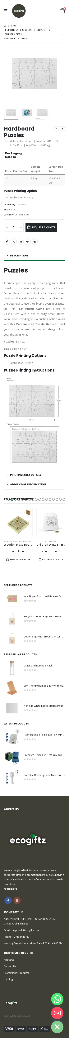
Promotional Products (16, 973)
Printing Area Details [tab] (26, 475)
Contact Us (10, 966)
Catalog (8, 979)
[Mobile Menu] (7, 11)
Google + (28, 241)
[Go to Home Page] (5, 26)
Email (35, 241)
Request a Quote (43, 227)
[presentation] (9, 73)
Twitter (14, 241)
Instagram (17, 900)
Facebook (7, 241)
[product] (18, 522)
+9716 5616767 (21, 936)
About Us (9, 959)
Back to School (10, 541)
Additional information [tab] (28, 484)
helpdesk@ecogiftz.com (25, 930)
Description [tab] (19, 255)
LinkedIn (21, 241)
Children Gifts (22, 214)
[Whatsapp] (57, 999)
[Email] (57, 1013)
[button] (8, 499)
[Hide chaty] (57, 1027)
